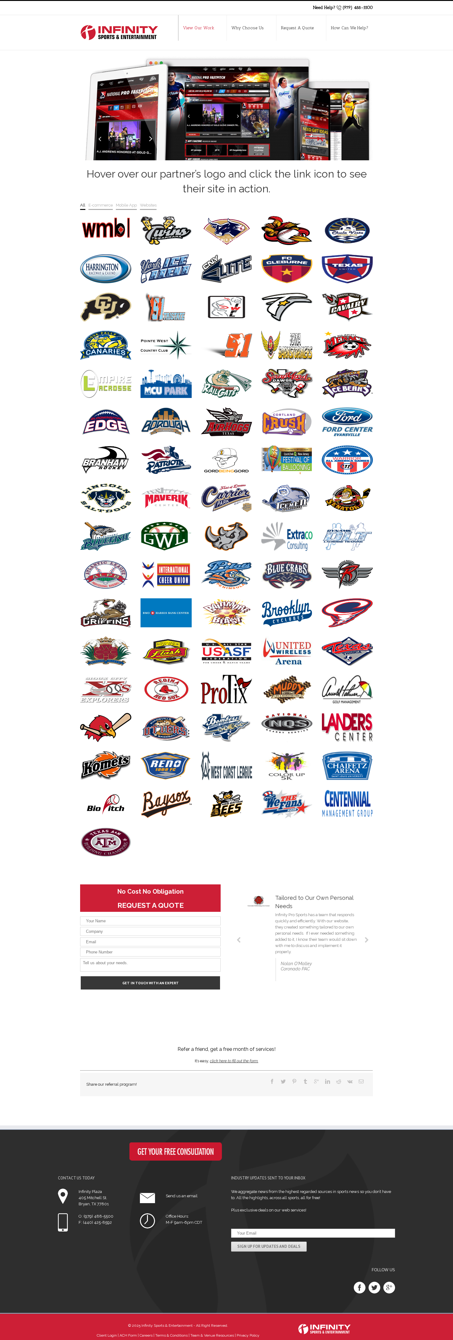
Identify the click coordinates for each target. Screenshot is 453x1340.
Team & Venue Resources (212, 1335)
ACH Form (128, 1335)
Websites (148, 205)
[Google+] (389, 1287)
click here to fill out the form (234, 1061)
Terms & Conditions (171, 1335)
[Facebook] (359, 1287)
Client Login (107, 1335)
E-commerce (100, 205)
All (82, 205)
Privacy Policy (248, 1335)
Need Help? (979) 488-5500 (343, 7)
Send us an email (182, 1196)
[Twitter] (374, 1287)
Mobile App (126, 205)
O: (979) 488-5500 (96, 1216)
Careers (146, 1335)
